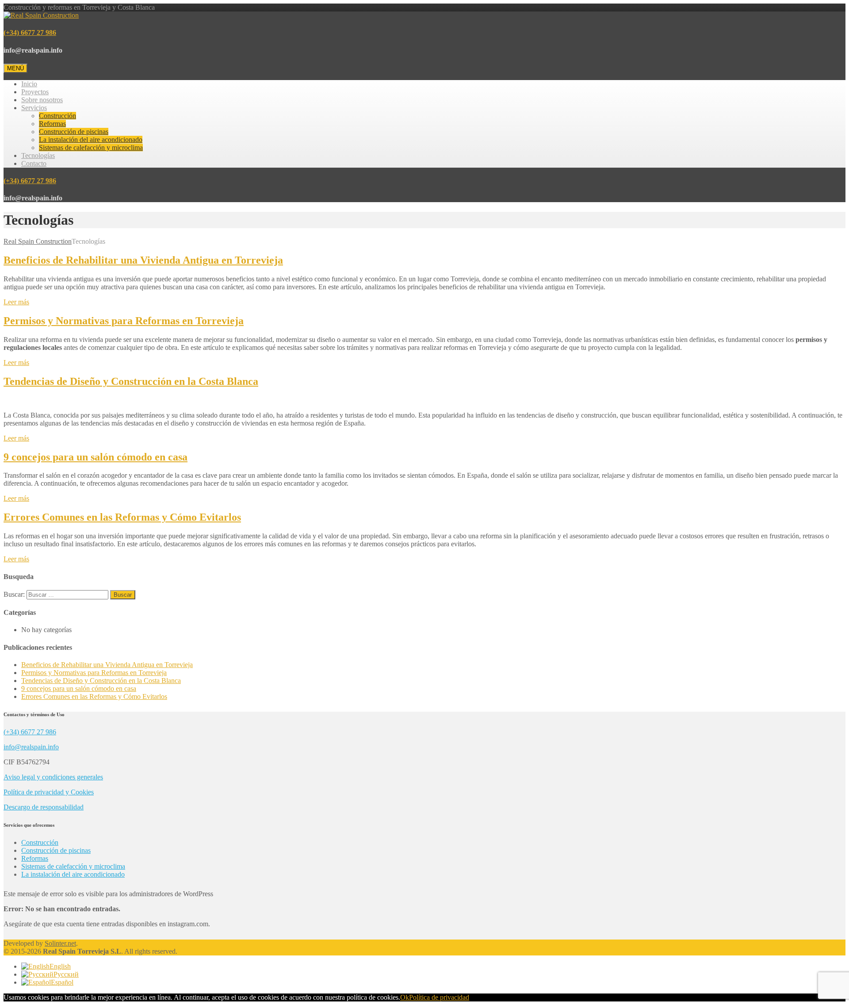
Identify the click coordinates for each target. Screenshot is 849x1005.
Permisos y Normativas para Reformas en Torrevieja (124, 320)
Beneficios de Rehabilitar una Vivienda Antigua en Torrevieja (143, 260)
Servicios (34, 107)
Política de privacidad (439, 997)
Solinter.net (60, 943)
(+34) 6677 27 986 (30, 32)
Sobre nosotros (42, 100)
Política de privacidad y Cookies (49, 792)
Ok (404, 997)
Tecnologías (38, 155)
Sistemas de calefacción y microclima (91, 147)
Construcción (57, 115)
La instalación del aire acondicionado (90, 139)
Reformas (52, 123)
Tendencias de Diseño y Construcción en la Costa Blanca (131, 381)
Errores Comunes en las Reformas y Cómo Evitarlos (122, 517)
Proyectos (35, 92)
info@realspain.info (31, 747)
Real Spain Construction (38, 241)
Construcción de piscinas (73, 131)
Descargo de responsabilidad (44, 807)
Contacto (33, 163)
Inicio (29, 84)
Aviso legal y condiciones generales (53, 777)
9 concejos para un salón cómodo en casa (95, 457)
